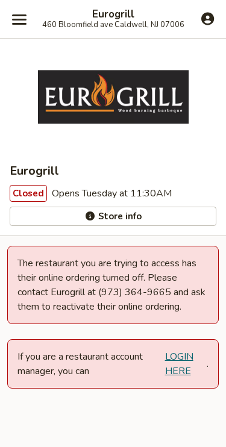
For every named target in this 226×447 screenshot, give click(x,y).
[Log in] (207, 19)
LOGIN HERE (179, 364)
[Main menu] (19, 19)
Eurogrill (113, 14)
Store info (119, 216)
